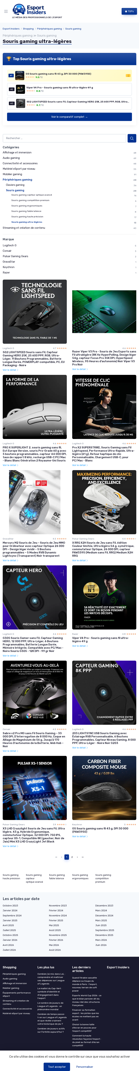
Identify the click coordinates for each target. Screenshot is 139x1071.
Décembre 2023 (104, 905)
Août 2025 (55, 930)
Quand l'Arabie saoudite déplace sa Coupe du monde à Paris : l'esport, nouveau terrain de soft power (84, 984)
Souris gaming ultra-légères (26, 222)
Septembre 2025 (104, 930)
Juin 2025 (101, 925)
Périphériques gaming (49, 28)
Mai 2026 (54, 945)
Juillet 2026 (9, 950)
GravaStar (9, 261)
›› (83, 857)
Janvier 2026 (10, 940)
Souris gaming (73, 28)
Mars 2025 (101, 920)
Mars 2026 (101, 940)
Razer (6, 272)
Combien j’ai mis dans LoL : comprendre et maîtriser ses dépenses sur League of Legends (51, 979)
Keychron (8, 267)
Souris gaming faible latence (26, 211)
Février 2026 (56, 940)
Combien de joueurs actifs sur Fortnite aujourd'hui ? (51, 1030)
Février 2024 (56, 910)
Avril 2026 (8, 945)
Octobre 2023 (10, 905)
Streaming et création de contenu (24, 227)
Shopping (28, 28)
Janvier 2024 (10, 910)
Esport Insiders (11, 28)
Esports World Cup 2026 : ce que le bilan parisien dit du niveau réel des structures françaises (86, 1000)
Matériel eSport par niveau (19, 168)
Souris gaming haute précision (27, 216)
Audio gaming (11, 158)
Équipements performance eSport (17, 994)
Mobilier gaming (12, 174)
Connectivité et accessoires (20, 163)
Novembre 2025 (58, 935)
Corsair (7, 250)
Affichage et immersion (17, 152)
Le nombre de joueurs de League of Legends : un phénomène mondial (50, 1006)
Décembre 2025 (104, 935)
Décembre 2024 (104, 915)
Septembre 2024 (12, 915)
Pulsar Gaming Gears (15, 256)
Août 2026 (55, 950)
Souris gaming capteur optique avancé (31, 195)
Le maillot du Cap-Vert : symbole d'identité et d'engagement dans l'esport (49, 993)
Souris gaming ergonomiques (26, 205)
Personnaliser (84, 1066)
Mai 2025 (54, 925)
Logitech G (9, 245)
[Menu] (7, 11)
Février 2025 (56, 920)
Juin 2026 (101, 945)
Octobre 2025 (10, 935)
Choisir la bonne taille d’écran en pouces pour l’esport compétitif (84, 1027)
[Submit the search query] (132, 138)
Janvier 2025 (10, 920)
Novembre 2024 (58, 915)
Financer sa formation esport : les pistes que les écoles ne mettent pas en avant (85, 1015)
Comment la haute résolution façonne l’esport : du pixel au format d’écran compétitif (86, 1040)
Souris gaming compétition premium (30, 200)
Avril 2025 (8, 925)
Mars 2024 (101, 910)
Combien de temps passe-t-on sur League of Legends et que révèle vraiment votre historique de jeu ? (52, 1019)
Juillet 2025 (9, 930)
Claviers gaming (15, 185)
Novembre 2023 (58, 905)
